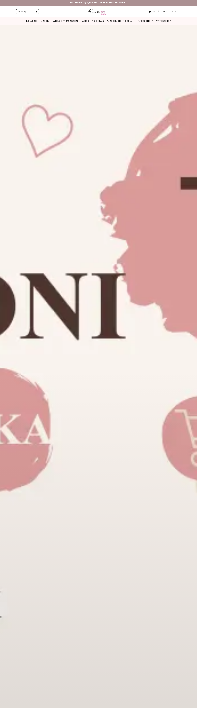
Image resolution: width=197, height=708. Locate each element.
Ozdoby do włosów (119, 20)
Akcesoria (144, 20)
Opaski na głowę (93, 20)
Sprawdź (98, 85)
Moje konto (171, 11)
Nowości (31, 20)
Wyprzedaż (163, 20)
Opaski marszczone (66, 20)
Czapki (45, 20)
